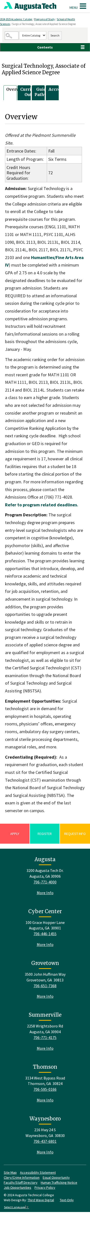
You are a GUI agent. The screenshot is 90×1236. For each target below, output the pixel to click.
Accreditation (62, 89)
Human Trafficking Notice (59, 1182)
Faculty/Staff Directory (21, 1182)
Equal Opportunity (56, 1177)
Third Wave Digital (41, 1200)
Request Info (75, 833)
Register (45, 833)
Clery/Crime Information (22, 1177)
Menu (74, 7)
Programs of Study (44, 19)
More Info (45, 892)
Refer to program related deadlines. (41, 505)
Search (55, 35)
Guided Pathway (43, 92)
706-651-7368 (45, 985)
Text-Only (67, 1200)
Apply (14, 833)
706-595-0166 (45, 1089)
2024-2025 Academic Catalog (16, 19)
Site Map (10, 1172)
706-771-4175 (45, 1037)
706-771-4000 (45, 881)
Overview (16, 89)
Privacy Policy (44, 1187)
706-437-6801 (45, 1141)
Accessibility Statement (38, 1172)
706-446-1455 (45, 933)
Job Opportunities (17, 1187)
